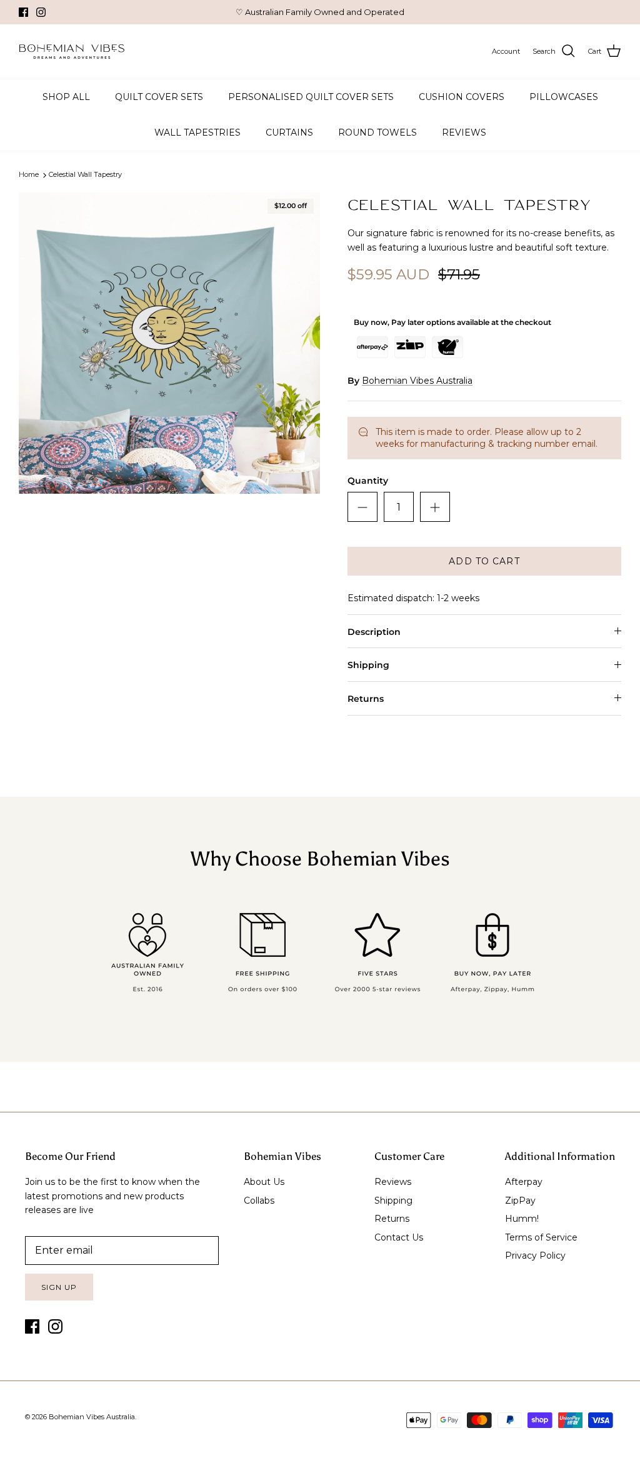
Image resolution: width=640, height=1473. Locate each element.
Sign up (59, 1287)
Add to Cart (484, 561)
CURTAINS (289, 132)
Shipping (368, 665)
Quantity (368, 480)
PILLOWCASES (563, 96)
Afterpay (523, 1181)
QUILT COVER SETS (159, 96)
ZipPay (520, 1200)
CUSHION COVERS (461, 96)
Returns (366, 698)
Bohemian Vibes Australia (417, 380)
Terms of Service (541, 1237)
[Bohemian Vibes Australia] (72, 51)
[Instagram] (41, 12)
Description (374, 631)
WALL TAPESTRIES (197, 132)
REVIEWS (464, 132)
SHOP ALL (66, 96)
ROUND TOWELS (377, 132)
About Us (264, 1181)
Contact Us (398, 1237)
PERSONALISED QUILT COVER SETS (311, 96)
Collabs (259, 1200)
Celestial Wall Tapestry (85, 175)
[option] (169, 343)
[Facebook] (23, 12)
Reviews (392, 1181)
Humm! (522, 1218)
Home (29, 175)
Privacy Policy (535, 1255)
